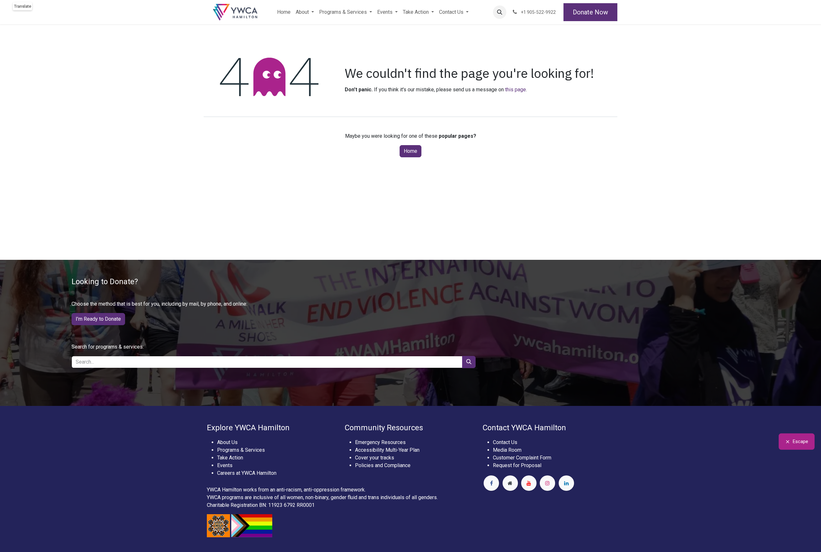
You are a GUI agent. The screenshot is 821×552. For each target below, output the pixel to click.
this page (515, 90)
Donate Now (590, 12)
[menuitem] (284, 12)
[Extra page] (510, 483)
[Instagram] (547, 483)
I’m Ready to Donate (98, 319)
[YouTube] (529, 483)
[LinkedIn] (566, 483)
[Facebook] (491, 483)
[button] (499, 12)
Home (410, 151)
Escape (800, 441)
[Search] (469, 362)
